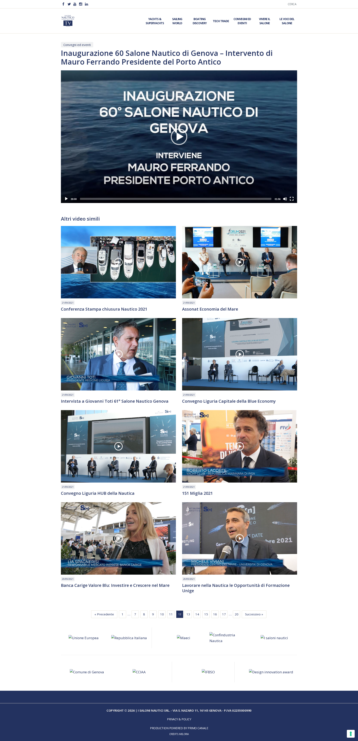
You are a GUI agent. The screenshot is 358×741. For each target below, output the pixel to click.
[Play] (66, 199)
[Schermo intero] (292, 199)
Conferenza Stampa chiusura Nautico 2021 (104, 309)
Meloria (184, 734)
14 (197, 614)
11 (171, 614)
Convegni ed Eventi (242, 21)
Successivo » (254, 614)
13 (188, 614)
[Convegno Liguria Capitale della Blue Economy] (239, 354)
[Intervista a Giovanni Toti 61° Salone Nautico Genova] (118, 354)
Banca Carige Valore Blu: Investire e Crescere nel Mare (115, 585)
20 (236, 614)
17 (224, 614)
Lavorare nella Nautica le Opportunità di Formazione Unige (236, 588)
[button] (179, 137)
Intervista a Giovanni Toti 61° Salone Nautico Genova (114, 401)
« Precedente (104, 614)
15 (206, 614)
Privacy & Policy (179, 719)
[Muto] (285, 199)
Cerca (292, 4)
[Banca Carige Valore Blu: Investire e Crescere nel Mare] (118, 538)
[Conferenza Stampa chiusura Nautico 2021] (118, 262)
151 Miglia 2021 (197, 493)
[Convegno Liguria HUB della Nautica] (118, 446)
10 (162, 614)
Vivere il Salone (264, 21)
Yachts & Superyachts (155, 21)
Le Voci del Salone (286, 21)
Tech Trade (221, 21)
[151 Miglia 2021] (239, 446)
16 (215, 614)
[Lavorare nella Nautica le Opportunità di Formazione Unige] (239, 538)
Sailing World (177, 21)
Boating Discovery (200, 21)
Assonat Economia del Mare (210, 309)
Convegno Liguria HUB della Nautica (97, 493)
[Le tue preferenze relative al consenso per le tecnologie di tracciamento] (351, 734)
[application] (179, 136)
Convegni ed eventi (77, 45)
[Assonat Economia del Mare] (239, 262)
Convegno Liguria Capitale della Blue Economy (229, 401)
